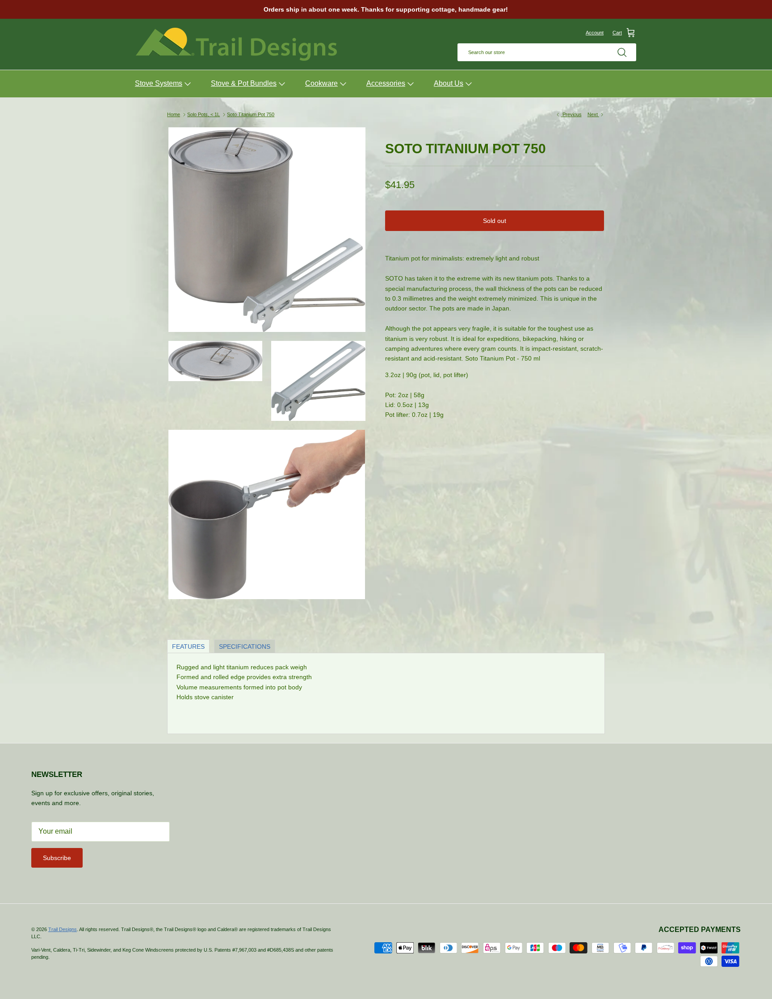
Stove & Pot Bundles (244, 83)
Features (188, 646)
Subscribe (57, 857)
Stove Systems (158, 83)
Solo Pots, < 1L (203, 114)
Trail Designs (62, 929)
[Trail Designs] (236, 44)
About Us (448, 83)
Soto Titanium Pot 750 (250, 114)
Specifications (244, 646)
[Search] (622, 52)
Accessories (385, 83)
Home (173, 114)
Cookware (321, 83)
